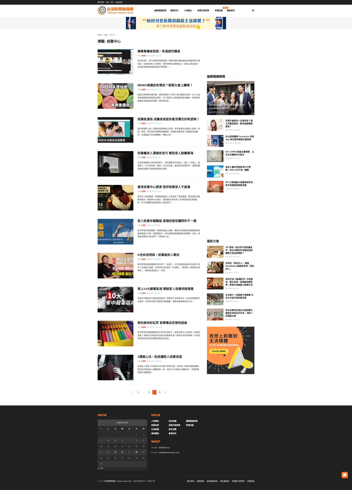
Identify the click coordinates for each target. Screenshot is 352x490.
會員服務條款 (212, 481)
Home (100, 35)
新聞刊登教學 (203, 10)
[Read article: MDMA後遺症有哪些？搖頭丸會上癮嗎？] (115, 96)
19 (115, 452)
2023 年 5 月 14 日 (154, 89)
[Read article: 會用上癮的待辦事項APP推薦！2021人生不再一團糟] (215, 171)
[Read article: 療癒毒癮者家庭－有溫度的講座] (115, 62)
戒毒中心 (112, 35)
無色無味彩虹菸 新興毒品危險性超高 (162, 322)
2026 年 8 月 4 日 (233, 288)
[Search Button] (253, 10)
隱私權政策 (224, 481)
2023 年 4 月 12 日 (154, 123)
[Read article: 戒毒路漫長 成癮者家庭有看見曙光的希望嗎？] (115, 130)
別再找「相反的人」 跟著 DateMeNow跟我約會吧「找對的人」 (240, 266)
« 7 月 (100, 468)
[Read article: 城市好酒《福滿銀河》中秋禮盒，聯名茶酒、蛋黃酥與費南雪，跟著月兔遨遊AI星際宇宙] (215, 283)
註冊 (107, 2)
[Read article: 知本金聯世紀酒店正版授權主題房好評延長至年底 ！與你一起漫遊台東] (215, 314)
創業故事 (155, 425)
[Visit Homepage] (115, 10)
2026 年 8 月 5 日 (233, 272)
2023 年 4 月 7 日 (154, 157)
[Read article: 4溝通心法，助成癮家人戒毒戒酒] (115, 367)
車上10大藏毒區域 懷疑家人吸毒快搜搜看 (166, 289)
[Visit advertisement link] (176, 23)
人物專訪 (188, 10)
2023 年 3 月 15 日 (154, 191)
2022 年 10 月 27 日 (217, 112)
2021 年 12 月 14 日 (233, 143)
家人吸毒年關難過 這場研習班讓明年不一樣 (167, 221)
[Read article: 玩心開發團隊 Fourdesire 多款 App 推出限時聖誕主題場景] (215, 141)
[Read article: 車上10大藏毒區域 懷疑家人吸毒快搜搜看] (115, 299)
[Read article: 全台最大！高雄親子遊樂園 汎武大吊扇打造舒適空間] (215, 299)
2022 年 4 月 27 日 (233, 189)
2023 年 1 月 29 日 (154, 259)
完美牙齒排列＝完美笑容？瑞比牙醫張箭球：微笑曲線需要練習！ (239, 123)
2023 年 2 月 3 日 (154, 225)
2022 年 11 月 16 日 (155, 327)
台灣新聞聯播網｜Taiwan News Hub (117, 481)
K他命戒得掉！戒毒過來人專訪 (158, 255)
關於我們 (101, 2)
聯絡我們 (231, 10)
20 (122, 452)
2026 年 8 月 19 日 (233, 257)
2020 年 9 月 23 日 (233, 173)
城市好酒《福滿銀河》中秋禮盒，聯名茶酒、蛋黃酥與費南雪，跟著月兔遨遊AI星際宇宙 (239, 282)
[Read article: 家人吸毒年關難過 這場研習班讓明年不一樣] (115, 231)
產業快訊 (174, 10)
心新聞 (143, 56)
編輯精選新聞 (160, 10)
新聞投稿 (219, 10)
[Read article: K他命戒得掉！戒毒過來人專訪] (115, 265)
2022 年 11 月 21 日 (233, 158)
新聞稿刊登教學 (238, 481)
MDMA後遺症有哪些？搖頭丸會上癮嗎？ (165, 85)
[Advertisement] (230, 50)
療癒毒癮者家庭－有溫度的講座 (159, 51)
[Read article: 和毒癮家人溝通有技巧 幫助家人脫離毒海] (115, 164)
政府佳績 (172, 421)
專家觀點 (155, 433)
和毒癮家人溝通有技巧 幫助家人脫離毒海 (165, 153)
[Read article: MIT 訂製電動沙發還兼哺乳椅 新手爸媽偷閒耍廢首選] (215, 187)
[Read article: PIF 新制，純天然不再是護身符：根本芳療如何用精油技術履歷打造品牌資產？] (215, 252)
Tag (105, 35)
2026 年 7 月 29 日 (233, 319)
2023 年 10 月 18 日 (233, 130)
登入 (112, 2)
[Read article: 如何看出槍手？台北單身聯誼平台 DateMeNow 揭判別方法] (230, 98)
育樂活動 (190, 425)
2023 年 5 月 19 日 (154, 56)
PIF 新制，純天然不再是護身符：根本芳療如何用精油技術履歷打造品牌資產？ (239, 250)
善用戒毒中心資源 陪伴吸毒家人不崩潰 (164, 187)
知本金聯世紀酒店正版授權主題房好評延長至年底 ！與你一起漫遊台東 (239, 313)
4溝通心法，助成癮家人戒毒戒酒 (160, 356)
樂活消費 (172, 429)
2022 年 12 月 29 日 (155, 293)
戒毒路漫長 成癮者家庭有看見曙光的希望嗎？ (168, 119)
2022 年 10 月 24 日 (155, 361)
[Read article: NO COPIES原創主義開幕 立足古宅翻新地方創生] (215, 156)
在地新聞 (155, 429)
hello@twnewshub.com (169, 452)
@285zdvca (164, 447)
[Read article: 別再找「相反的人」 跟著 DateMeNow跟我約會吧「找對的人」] (215, 267)
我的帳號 (119, 2)
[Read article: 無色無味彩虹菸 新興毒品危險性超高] (115, 333)
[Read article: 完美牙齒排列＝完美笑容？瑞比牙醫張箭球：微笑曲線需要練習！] (215, 125)
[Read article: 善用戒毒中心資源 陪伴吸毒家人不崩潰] (115, 197)
